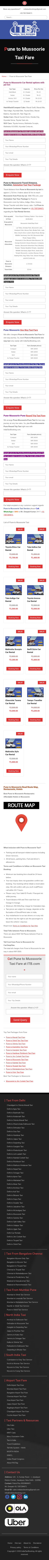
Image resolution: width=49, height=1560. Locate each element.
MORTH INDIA (13, 1451)
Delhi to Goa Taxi (13, 1131)
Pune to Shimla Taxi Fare (15, 1044)
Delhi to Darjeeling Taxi (15, 1143)
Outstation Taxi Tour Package (27, 185)
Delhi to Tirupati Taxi (14, 1240)
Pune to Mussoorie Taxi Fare (17, 1060)
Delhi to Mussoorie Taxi (16, 1214)
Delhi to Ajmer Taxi (14, 1177)
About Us (27, 1543)
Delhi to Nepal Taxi (14, 1169)
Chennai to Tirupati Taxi (16, 1270)
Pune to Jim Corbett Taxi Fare (17, 1056)
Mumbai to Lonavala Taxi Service (20, 1298)
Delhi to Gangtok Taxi (15, 1146)
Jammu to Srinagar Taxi (16, 1338)
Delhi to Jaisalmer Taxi (15, 1207)
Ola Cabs (10, 1425)
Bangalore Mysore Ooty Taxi (18, 1258)
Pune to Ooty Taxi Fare (15, 1072)
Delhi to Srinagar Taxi (15, 1173)
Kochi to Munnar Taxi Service (18, 1363)
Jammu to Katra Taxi (15, 1335)
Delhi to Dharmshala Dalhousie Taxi (20, 1124)
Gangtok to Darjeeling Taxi (17, 1327)
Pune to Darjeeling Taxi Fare (17, 1047)
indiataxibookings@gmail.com (35, 9)
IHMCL (9, 1455)
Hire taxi (18, 1543)
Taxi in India (11, 1440)
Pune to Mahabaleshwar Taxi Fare (19, 1069)
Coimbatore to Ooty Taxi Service (19, 1360)
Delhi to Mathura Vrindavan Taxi (19, 1165)
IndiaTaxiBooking (27, 1551)
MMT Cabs (11, 1433)
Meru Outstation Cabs (15, 1436)
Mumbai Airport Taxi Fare (16, 1389)
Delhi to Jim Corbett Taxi (16, 1237)
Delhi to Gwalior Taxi (15, 1203)
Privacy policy (15, 1547)
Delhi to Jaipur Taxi (14, 1139)
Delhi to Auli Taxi (13, 1192)
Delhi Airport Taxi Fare (15, 1385)
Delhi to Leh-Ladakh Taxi (16, 1154)
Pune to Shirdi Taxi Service (17, 1310)
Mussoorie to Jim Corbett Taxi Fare (19, 1081)
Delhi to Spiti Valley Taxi (16, 1222)
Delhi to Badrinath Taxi (15, 1113)
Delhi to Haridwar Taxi (15, 1135)
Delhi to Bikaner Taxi (15, 1195)
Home (10, 1543)
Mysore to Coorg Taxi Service (18, 1371)
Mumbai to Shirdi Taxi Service (18, 1295)
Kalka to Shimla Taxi (15, 1342)
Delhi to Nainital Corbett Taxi (18, 1158)
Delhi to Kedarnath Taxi (16, 1116)
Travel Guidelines (13, 1444)
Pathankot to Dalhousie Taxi (17, 1346)
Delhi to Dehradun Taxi (15, 1128)
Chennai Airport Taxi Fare (16, 1396)
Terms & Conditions (31, 1547)
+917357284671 (26, 13)
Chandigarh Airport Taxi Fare (18, 1411)
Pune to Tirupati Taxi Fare (16, 1066)
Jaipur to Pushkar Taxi (15, 1331)
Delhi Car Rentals (14, 1233)
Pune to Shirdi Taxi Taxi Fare (17, 1040)
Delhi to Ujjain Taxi (14, 1229)
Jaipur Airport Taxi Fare (16, 1404)
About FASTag (12, 1463)
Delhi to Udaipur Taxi (15, 1225)
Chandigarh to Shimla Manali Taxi (20, 1105)
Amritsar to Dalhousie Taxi (17, 1320)
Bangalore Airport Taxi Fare (17, 1393)
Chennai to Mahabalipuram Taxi (19, 1273)
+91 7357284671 (37, 208)
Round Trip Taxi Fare (35, 415)
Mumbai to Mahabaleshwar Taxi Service (22, 1302)
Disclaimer (37, 1543)
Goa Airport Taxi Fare (15, 1400)
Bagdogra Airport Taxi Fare (17, 1408)
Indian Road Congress (15, 1459)
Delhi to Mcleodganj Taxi (16, 1210)
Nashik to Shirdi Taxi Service (18, 1306)
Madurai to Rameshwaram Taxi (19, 1285)
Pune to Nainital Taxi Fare (16, 1063)
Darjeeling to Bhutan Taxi (16, 1350)
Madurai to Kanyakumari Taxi (18, 1281)
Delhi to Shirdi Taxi (14, 1244)
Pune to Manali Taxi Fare (15, 1037)
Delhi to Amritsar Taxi (15, 1188)
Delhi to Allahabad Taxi (15, 1180)
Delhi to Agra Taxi (13, 1109)
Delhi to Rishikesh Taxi (15, 1162)
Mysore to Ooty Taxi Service (18, 1367)
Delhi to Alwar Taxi (14, 1184)
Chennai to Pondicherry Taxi (18, 1277)
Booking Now (13, 566)
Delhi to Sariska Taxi (15, 1218)
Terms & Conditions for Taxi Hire (25, 926)
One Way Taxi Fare (29, 330)
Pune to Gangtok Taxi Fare (16, 1050)
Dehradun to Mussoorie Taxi (18, 1323)
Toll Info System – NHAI (16, 1448)
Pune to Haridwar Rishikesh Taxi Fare (20, 1053)
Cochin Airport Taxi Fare (16, 1415)
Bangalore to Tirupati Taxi (16, 1266)
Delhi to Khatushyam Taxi (17, 1150)
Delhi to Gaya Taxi (14, 1199)
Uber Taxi (10, 1429)
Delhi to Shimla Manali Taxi (17, 1120)
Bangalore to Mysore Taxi (17, 1262)
